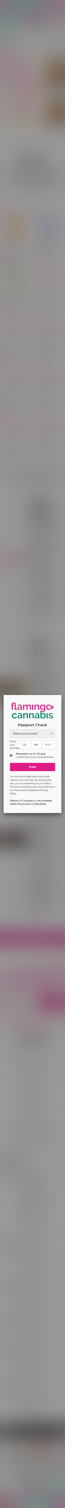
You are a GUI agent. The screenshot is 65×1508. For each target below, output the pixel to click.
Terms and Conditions (26, 790)
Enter (32, 767)
